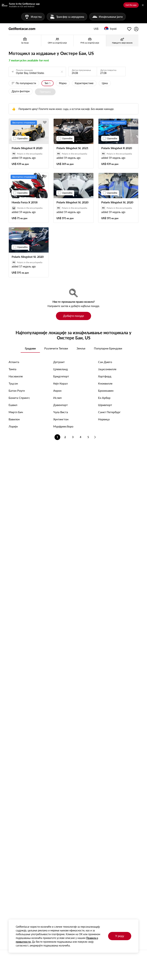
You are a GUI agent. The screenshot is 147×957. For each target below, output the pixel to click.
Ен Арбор (104, 397)
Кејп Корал (60, 383)
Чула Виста (60, 412)
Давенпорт (60, 405)
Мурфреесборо (63, 426)
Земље (81, 348)
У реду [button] (119, 935)
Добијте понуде (73, 315)
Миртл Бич (16, 412)
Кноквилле (105, 383)
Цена (105, 83)
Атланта (14, 362)
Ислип (57, 397)
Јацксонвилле (107, 369)
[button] (96, 29)
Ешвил (13, 405)
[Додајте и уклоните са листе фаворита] (45, 122)
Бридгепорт (61, 376)
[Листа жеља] (129, 29)
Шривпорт (105, 405)
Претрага (45, 91)
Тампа (12, 369)
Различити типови (56, 348)
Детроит (59, 362)
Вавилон (14, 419)
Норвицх (104, 419)
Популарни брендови (108, 348)
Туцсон (13, 383)
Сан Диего (105, 362)
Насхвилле (16, 376)
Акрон (57, 390)
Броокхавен (105, 390)
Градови (30, 348)
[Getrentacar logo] (22, 28)
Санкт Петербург (109, 412)
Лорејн (13, 426)
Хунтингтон (60, 419)
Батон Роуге (17, 390)
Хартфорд (104, 376)
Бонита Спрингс (19, 397)
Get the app (131, 5)
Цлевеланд (60, 369)
